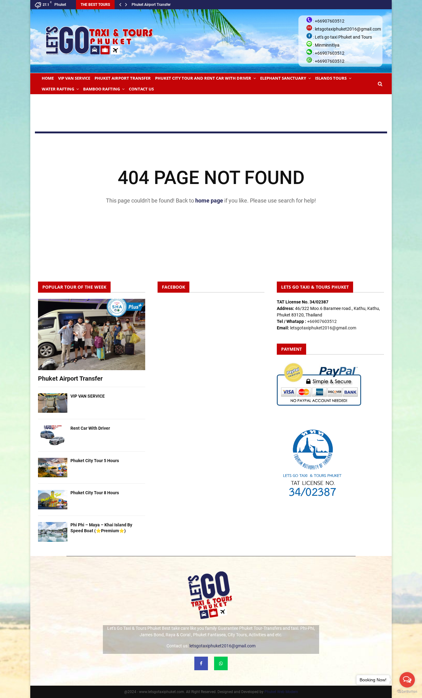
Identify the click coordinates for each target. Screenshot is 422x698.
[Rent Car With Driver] (52, 435)
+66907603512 (329, 21)
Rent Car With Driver (90, 428)
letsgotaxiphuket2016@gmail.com (348, 29)
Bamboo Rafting (101, 89)
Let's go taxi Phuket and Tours (343, 37)
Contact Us (141, 89)
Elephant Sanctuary (283, 78)
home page (209, 200)
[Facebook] (201, 663)
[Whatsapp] (221, 663)
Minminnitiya (327, 45)
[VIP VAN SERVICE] (52, 403)
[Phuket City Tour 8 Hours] (52, 499)
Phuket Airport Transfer (151, 4)
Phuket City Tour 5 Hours (94, 460)
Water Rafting (58, 89)
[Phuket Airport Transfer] (91, 334)
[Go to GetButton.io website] (407, 692)
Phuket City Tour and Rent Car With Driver (203, 78)
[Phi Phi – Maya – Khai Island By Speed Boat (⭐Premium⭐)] (52, 531)
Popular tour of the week (74, 287)
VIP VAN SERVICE (74, 78)
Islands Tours (331, 78)
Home (48, 78)
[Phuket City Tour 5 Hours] (52, 467)
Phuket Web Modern (281, 692)
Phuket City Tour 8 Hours (94, 492)
